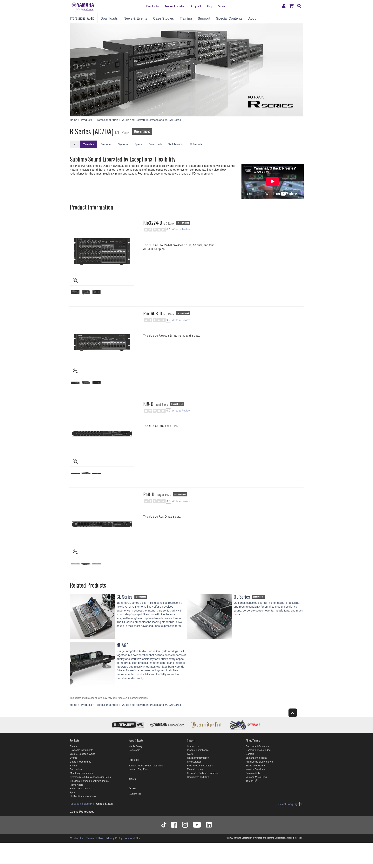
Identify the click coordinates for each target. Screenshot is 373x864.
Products (152, 5)
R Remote (196, 144)
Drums (73, 757)
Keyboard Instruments (81, 749)
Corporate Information (257, 746)
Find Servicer (194, 761)
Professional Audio (82, 18)
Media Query (135, 746)
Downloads (109, 18)
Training (186, 18)
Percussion (76, 769)
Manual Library (195, 769)
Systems (123, 144)
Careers (250, 753)
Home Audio (76, 784)
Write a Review (181, 229)
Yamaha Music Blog (256, 776)
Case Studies (163, 18)
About (252, 18)
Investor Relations (255, 769)
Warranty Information (198, 757)
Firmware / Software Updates (202, 773)
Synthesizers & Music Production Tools (90, 776)
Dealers (132, 788)
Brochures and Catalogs (200, 765)
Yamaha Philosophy (256, 757)
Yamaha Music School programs (146, 765)
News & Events (135, 18)
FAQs (190, 753)
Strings (73, 765)
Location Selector (81, 803)
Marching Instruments (81, 773)
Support (195, 5)
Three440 (251, 780)
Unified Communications (83, 796)
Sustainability (253, 773)
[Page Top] (292, 712)
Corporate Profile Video (258, 749)
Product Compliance (198, 749)
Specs (138, 144)
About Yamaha (253, 740)
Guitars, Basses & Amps (82, 753)
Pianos (73, 746)
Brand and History (255, 765)
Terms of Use (94, 838)
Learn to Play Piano (139, 769)
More (221, 5)
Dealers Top (135, 793)
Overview (88, 144)
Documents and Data (198, 776)
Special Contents (229, 18)
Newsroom (134, 749)
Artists (132, 779)
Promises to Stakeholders (259, 761)
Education (134, 759)
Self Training (176, 144)
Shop (209, 5)
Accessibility (132, 838)
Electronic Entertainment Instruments (89, 780)
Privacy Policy (113, 838)
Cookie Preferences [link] (82, 811)
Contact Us (193, 746)
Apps (72, 792)
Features (106, 144)
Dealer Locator (174, 5)
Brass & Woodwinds (80, 761)
